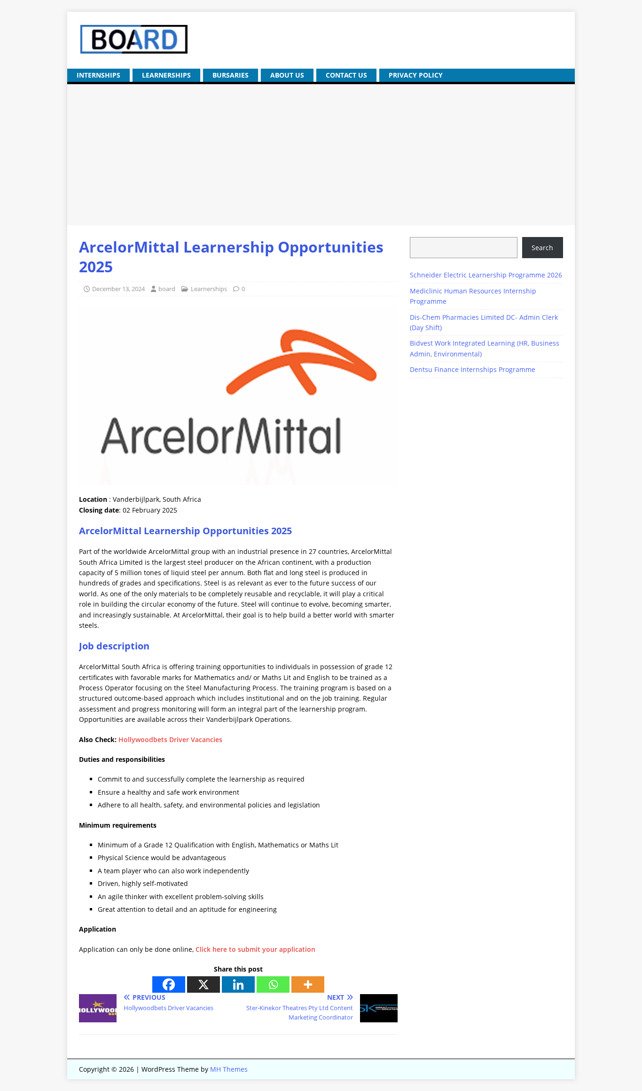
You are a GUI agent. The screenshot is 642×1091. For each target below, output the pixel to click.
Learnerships (166, 75)
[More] (307, 984)
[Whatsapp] (273, 984)
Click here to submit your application (255, 949)
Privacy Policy (416, 75)
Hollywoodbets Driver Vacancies (170, 739)
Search (542, 247)
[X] (203, 984)
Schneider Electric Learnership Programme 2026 (486, 274)
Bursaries (230, 75)
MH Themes (229, 1069)
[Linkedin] (238, 984)
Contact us (346, 75)
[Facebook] (168, 984)
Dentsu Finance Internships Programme (472, 369)
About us (287, 75)
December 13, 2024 (118, 289)
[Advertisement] (321, 155)
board (166, 289)
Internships (98, 75)
